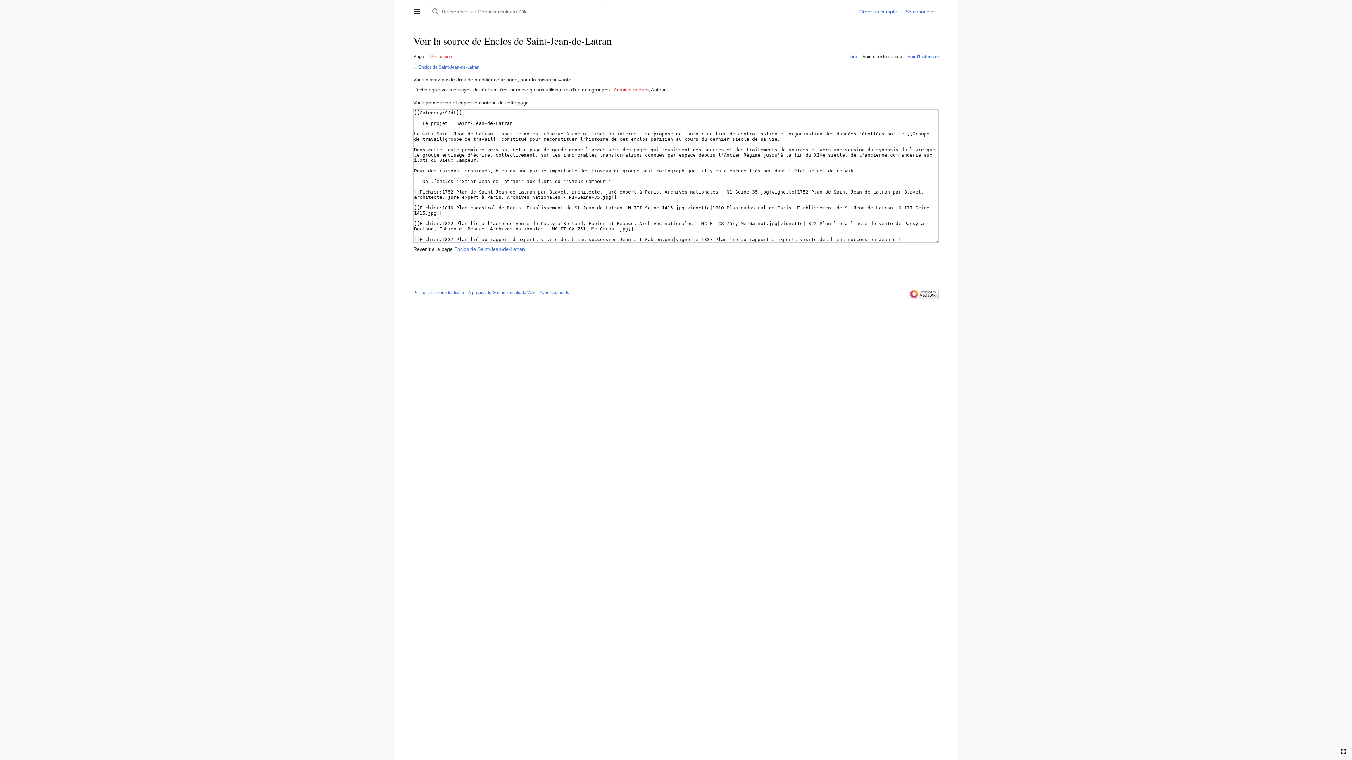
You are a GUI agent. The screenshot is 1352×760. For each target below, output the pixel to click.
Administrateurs (631, 90)
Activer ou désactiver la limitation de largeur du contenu (1344, 754)
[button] (417, 11)
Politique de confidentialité (438, 292)
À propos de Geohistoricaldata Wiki (502, 292)
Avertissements (554, 292)
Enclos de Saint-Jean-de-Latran (449, 67)
